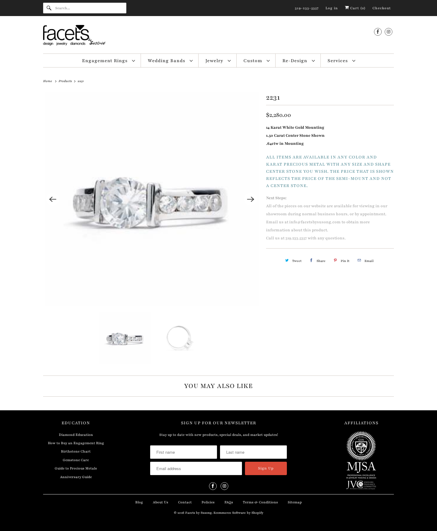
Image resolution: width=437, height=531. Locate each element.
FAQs (228, 502)
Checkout (381, 8)
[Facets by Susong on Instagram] (388, 31)
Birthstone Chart (76, 451)
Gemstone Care (76, 460)
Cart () (357, 8)
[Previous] (52, 199)
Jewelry (215, 61)
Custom (253, 61)
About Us (160, 502)
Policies (208, 502)
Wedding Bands (167, 61)
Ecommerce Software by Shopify (238, 512)
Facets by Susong (198, 512)
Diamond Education (76, 434)
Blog (139, 502)
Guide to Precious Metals (76, 468)
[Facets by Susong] (218, 36)
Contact (185, 502)
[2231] (152, 199)
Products (66, 81)
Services (338, 61)
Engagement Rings (105, 61)
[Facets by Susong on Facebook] (378, 31)
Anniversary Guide (76, 477)
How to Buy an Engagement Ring (76, 443)
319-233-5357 (307, 8)
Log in (332, 8)
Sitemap (295, 502)
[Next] (250, 199)
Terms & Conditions (260, 502)
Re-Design (295, 61)
